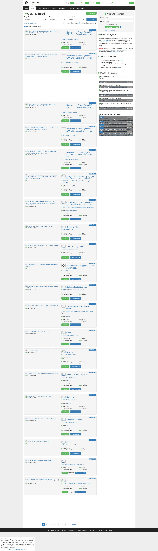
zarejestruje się (105, 40)
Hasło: (102, 21)
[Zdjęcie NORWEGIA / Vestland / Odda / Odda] (42, 332)
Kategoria (26, 17)
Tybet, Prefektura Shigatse (74, 181)
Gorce (69, 442)
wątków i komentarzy (104, 3)
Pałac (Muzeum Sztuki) (76, 374)
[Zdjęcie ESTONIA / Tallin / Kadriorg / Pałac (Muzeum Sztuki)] (42, 373)
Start (26, 8)
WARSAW (70, 159)
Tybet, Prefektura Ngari (73, 207)
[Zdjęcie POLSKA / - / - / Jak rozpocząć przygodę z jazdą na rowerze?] (42, 265)
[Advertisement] (60, 88)
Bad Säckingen (72, 290)
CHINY (64, 181)
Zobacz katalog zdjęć (31, 23)
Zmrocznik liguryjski (75, 246)
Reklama (64, 530)
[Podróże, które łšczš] (32, 2)
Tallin (69, 377)
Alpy (73, 230)
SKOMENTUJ (92, 29)
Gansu (68, 311)
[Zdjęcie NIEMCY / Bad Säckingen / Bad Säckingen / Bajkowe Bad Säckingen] (42, 287)
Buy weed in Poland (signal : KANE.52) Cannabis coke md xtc (79, 131)
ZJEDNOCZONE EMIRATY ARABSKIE (72, 464)
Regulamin (71, 530)
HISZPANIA (65, 249)
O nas (47, 530)
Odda (68, 333)
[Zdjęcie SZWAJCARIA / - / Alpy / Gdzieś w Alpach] (42, 226)
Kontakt (101, 530)
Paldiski (70, 354)
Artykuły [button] (54, 8)
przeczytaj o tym (126, 50)
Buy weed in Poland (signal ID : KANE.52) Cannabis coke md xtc (79, 34)
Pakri (74, 354)
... (67, 481)
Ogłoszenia (62, 8)
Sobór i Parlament (74, 420)
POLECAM (65, 47)
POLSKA (64, 39)
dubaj (84, 483)
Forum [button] (39, 8)
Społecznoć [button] (46, 8)
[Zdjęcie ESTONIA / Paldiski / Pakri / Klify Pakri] (42, 351)
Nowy (115, 27)
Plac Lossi (74, 422)
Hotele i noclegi (81, 8)
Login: (102, 17)
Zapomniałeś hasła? (110, 30)
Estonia (69, 358)
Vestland (72, 335)
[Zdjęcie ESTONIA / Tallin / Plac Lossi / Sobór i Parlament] (42, 419)
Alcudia (76, 249)
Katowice (70, 62)
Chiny (68, 316)
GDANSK (70, 39)
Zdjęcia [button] (32, 8)
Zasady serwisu (55, 530)
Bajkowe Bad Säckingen (76, 287)
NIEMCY (64, 290)
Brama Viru (71, 397)
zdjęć (89, 3)
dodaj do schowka (75, 47)
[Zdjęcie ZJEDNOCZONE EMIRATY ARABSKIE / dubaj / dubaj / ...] (42, 480)
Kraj (50, 17)
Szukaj (131, 3)
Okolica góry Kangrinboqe (87, 207)
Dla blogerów (93, 530)
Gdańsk (76, 39)
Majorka (71, 249)
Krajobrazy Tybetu (72, 186)
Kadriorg (74, 377)
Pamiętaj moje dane (111, 24)
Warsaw (76, 159)
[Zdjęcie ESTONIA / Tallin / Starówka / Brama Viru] (42, 396)
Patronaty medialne (82, 530)
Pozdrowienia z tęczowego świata (77, 307)
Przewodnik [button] (71, 8)
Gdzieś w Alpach (73, 227)
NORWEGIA (65, 335)
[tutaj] (121, 60)
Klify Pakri (70, 352)
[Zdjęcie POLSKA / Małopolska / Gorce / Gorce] (42, 441)
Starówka (74, 400)
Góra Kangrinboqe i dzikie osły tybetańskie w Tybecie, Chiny (79, 203)
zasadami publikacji (115, 51)
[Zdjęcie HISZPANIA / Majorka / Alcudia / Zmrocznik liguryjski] (42, 245)
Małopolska (71, 445)
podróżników (76, 3)
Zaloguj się (108, 27)
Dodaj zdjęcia (91, 13)
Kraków (70, 112)
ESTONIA (64, 354)
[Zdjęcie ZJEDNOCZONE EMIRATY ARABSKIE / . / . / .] (42, 460)
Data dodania (71, 17)
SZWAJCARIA (66, 230)
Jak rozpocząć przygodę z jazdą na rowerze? (80, 266)
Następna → (74, 524)
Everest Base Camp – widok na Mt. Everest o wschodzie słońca (80, 177)
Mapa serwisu (108, 530)
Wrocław (70, 136)
